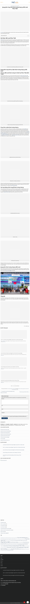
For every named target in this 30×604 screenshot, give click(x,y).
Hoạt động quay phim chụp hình (11, 388)
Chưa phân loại (3, 522)
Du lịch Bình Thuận (3, 525)
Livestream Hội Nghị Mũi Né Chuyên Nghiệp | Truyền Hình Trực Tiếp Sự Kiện (13, 444)
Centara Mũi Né (8, 537)
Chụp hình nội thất (13, 540)
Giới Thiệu (2, 559)
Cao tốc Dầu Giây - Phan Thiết (4, 537)
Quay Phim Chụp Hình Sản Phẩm (5, 435)
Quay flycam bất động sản (8, 545)
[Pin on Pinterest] (15, 386)
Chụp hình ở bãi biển (9, 543)
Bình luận (3, 398)
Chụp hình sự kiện (20, 388)
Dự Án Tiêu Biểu (3, 438)
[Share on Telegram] (18, 386)
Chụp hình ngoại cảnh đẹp (8, 540)
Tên (2, 405)
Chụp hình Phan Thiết (19, 540)
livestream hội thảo (16, 544)
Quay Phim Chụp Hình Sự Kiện (5, 429)
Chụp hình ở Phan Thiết (17, 543)
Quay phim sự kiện (16, 389)
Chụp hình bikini (11, 537)
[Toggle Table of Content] (28, 35)
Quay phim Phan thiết (15, 548)
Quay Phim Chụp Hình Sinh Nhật (5, 432)
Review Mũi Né (3, 531)
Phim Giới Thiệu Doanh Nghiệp (5, 437)
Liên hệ (2, 565)
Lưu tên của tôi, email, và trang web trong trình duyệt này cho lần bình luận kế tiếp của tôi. (14, 416)
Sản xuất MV (5, 550)
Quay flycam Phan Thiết (18, 545)
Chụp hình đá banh (3, 543)
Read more (4, 341)
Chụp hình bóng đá (15, 537)
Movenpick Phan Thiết (21, 544)
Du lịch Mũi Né (25, 543)
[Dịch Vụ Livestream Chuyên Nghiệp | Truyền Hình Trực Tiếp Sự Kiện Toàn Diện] (14, 337)
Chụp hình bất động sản (22, 537)
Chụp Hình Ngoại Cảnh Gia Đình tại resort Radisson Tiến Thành (10, 366)
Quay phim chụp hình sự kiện (13, 547)
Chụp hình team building (14, 542)
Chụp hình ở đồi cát (22, 543)
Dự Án (1, 562)
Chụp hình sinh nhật (24, 540)
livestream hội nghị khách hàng (11, 544)
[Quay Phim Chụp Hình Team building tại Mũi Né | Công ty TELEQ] (14, 379)
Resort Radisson (2, 550)
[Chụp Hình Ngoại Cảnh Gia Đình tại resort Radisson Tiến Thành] (14, 365)
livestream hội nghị (5, 544)
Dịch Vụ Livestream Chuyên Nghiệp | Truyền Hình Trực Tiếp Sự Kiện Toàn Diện (12, 339)
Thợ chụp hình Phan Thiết (10, 550)
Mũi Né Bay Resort (26, 544)
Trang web (3, 412)
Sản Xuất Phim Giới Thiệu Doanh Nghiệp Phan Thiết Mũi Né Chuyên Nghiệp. (11, 353)
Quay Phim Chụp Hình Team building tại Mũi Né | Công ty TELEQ (10, 380)
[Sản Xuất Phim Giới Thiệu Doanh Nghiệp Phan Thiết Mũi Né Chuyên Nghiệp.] (14, 350)
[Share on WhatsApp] (11, 386)
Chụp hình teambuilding (20, 542)
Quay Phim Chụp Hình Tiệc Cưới (5, 440)
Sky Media (2, 32)
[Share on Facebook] (13, 386)
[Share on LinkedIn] (17, 386)
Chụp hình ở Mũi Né (13, 543)
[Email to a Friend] (14, 386)
